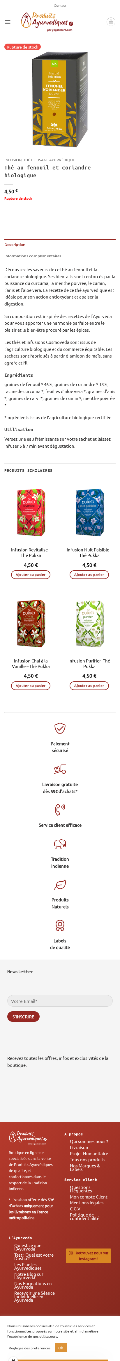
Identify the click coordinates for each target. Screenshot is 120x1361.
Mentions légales (87, 1202)
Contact (60, 5)
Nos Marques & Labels (85, 1167)
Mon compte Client (88, 1196)
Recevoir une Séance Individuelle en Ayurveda (34, 1296)
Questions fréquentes (81, 1188)
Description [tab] (15, 245)
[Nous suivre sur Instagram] (88, 1099)
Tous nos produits (87, 1159)
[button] (7, 22)
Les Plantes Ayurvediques (28, 1266)
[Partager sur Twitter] (28, 210)
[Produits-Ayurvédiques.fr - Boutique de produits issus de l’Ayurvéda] (47, 22)
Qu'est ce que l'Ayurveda (27, 1246)
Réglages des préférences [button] (29, 1348)
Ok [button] (60, 1347)
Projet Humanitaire (89, 1153)
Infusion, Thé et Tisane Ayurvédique (39, 159)
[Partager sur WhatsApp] (9, 210)
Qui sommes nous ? (89, 1141)
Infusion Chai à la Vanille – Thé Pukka (31, 663)
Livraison (79, 1147)
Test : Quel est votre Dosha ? (34, 1256)
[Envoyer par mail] (38, 210)
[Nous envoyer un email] (105, 1099)
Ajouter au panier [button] (30, 574)
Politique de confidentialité (84, 1216)
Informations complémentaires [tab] (32, 256)
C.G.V (75, 1208)
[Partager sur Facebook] (19, 210)
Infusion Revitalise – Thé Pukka (31, 552)
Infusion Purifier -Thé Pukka (89, 663)
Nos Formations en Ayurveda (33, 1284)
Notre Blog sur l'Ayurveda (28, 1275)
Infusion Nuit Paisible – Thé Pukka (89, 552)
